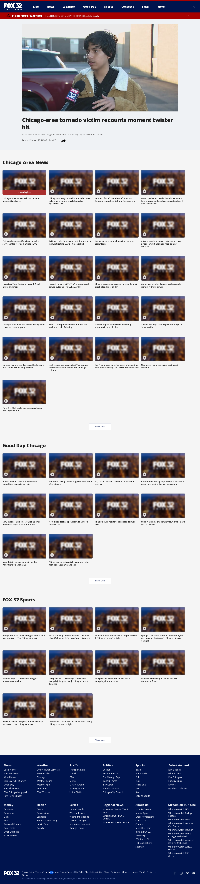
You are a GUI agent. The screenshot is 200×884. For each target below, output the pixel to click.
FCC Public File (142, 839)
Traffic (74, 765)
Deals (7, 816)
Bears (138, 769)
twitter (187, 873)
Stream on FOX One (182, 805)
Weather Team (44, 780)
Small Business (11, 831)
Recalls (40, 827)
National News (11, 773)
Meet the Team (143, 827)
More (161, 6)
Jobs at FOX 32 (142, 831)
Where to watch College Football (180, 814)
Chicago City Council (112, 792)
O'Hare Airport (77, 784)
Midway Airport (77, 788)
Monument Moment (80, 824)
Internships (141, 835)
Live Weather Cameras (48, 769)
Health (41, 805)
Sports (140, 765)
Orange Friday (77, 827)
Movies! (172, 784)
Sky (137, 792)
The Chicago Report (112, 777)
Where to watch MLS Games (179, 855)
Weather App (43, 784)
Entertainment (178, 765)
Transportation (77, 769)
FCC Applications (143, 842)
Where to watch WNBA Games (180, 848)
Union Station (76, 792)
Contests (140, 824)
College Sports (142, 795)
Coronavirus (43, 813)
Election (106, 769)
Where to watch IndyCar (180, 829)
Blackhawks (141, 773)
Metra (73, 780)
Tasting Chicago (78, 820)
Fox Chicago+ (175, 777)
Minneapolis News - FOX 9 (115, 822)
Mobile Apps (141, 813)
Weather (43, 765)
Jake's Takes (174, 769)
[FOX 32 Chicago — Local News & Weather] (14, 6)
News (8, 765)
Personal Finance (12, 824)
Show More (100, 426)
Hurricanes (42, 788)
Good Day (9, 784)
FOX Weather (43, 792)
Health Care (43, 824)
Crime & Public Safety (15, 780)
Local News (10, 769)
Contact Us (141, 820)
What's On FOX (176, 773)
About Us (141, 805)
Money (8, 805)
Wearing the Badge (79, 816)
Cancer (40, 809)
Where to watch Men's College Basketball (179, 835)
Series (74, 805)
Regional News (112, 805)
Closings (41, 777)
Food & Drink (175, 780)
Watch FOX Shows (177, 788)
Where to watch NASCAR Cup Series (181, 825)
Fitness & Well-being (47, 820)
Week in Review (77, 813)
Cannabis (41, 816)
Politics (107, 765)
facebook (175, 873)
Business (8, 809)
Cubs (137, 780)
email (193, 873)
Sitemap (139, 846)
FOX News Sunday (13, 795)
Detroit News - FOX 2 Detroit (113, 817)
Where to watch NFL (178, 809)
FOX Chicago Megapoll (15, 792)
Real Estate (9, 827)
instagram (181, 873)
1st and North (77, 809)
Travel (73, 773)
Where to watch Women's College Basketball (181, 841)
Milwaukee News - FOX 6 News (115, 811)
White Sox (140, 784)
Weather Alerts (44, 773)
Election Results (110, 773)
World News (10, 777)
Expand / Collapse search (194, 6)
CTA (72, 777)
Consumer (9, 813)
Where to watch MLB (179, 819)
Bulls (137, 777)
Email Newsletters (144, 816)
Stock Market (10, 835)
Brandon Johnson (111, 788)
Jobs (6, 820)
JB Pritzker (107, 784)
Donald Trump (109, 780)
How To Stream (143, 809)
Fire (137, 788)
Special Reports (11, 788)
